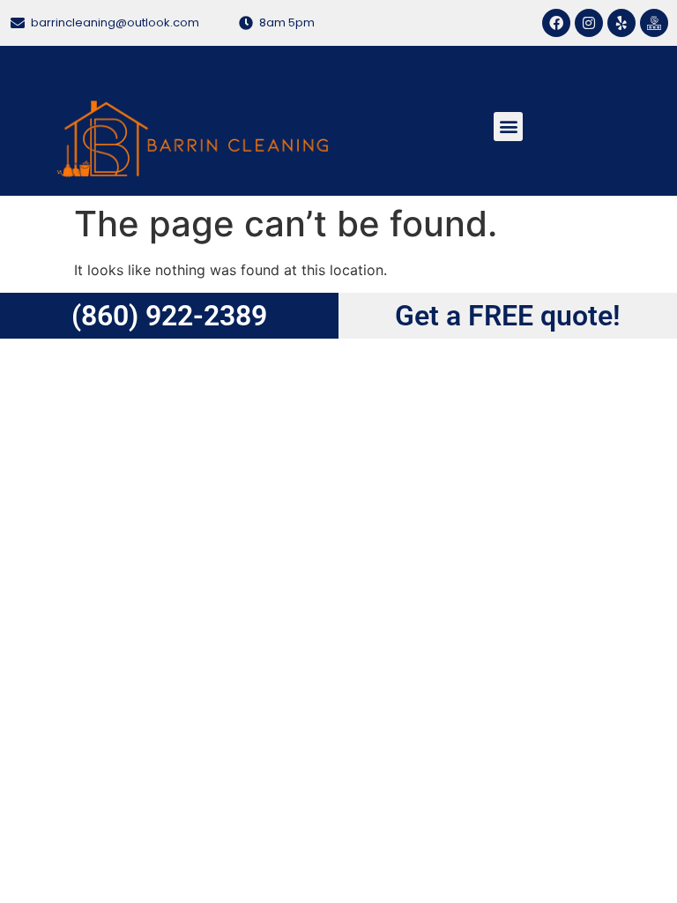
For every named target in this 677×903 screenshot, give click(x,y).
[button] (508, 126)
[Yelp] (621, 23)
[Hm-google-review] (654, 23)
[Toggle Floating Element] (635, 644)
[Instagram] (589, 23)
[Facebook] (556, 23)
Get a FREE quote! (508, 315)
